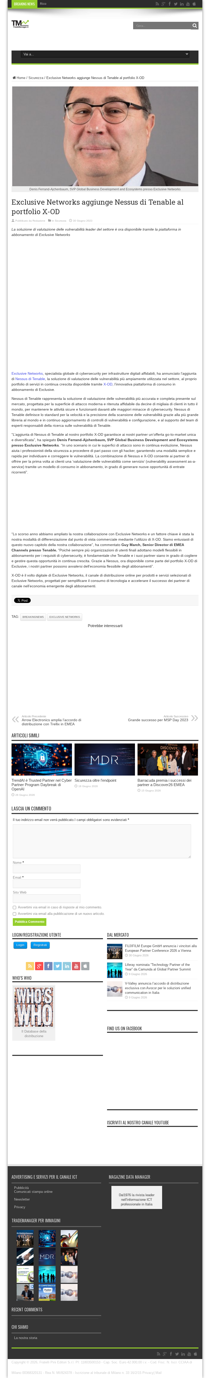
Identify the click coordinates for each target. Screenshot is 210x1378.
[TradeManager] (20, 29)
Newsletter (22, 1199)
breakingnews (33, 617)
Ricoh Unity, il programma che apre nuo (67, 4)
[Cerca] (194, 25)
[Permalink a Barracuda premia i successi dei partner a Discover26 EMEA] (168, 774)
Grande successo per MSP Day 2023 (158, 718)
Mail (158, 1373)
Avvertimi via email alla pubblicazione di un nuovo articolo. (61, 914)
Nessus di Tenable (30, 379)
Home (21, 78)
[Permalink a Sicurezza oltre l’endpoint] (105, 774)
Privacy (19, 1207)
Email (17, 877)
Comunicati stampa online (33, 1192)
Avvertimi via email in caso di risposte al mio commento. (60, 907)
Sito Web (19, 892)
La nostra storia (25, 1338)
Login (20, 945)
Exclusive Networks (27, 373)
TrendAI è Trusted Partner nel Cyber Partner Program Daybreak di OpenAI (42, 784)
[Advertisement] (105, 277)
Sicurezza (35, 78)
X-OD (107, 384)
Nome (17, 863)
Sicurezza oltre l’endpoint (95, 780)
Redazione (39, 220)
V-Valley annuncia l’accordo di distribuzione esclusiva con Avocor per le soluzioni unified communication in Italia (158, 988)
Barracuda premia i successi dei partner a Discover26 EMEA (164, 782)
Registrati (40, 945)
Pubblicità (21, 1188)
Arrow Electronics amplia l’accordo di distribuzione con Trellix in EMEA (51, 720)
